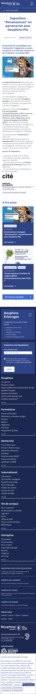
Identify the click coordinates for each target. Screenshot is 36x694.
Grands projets (7, 542)
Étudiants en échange (9, 482)
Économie (9, 330)
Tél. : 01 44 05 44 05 (6, 640)
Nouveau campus (7, 385)
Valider (9, 369)
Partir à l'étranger (8, 485)
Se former (5, 556)
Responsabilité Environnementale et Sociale (17, 388)
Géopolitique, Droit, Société (14, 327)
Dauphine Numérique (9, 393)
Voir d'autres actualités (14, 297)
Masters (4, 422)
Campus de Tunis (7, 490)
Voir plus (3, 402)
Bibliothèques (6, 525)
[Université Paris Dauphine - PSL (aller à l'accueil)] (11, 4)
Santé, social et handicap (10, 522)
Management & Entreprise (13, 332)
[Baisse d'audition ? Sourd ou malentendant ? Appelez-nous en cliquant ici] (27, 638)
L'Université (5, 382)
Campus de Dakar (8, 493)
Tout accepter (28, 685)
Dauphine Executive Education (16, 568)
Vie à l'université (7, 508)
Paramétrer (17, 687)
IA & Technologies (11, 334)
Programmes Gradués (9, 430)
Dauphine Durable (25, 37)
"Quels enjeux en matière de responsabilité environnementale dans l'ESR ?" (17, 277)
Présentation (6, 476)
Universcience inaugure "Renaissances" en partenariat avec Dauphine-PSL (18, 234)
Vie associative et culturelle (11, 511)
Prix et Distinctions (8, 445)
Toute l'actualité (12, 10)
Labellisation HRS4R (8, 462)
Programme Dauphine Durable (14, 192)
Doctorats (5, 428)
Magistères (5, 425)
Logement (5, 513)
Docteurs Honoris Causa (10, 448)
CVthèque (5, 453)
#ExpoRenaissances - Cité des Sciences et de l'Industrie (17, 188)
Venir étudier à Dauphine (10, 479)
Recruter (4, 550)
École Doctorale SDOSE (10, 456)
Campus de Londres (8, 488)
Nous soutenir (6, 545)
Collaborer (5, 553)
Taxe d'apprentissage (9, 548)
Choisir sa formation (9, 413)
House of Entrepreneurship (11, 396)
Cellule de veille (7, 519)
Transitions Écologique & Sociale (15, 337)
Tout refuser (7, 687)
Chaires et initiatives (8, 459)
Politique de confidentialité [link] (12, 690)
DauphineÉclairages (11, 315)
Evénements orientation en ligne (13, 416)
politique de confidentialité (24, 362)
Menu (32, 5)
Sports (3, 516)
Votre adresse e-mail (10, 349)
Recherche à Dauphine (9, 451)
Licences (4, 419)
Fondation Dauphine (9, 399)
